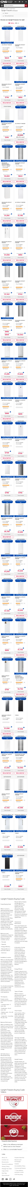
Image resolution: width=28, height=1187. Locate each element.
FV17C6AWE (7, 460)
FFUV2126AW (20, 223)
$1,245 (7, 571)
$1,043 (20, 334)
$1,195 (20, 215)
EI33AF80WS (7, 499)
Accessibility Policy (20, 1166)
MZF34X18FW (7, 539)
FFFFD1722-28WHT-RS (7, 814)
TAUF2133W (21, 421)
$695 (20, 414)
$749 (7, 453)
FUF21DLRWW (20, 183)
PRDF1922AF (20, 657)
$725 (20, 453)
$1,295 (6, 374)
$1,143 (6, 294)
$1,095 (20, 135)
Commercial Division (20, 1168)
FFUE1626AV (20, 144)
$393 (7, 137)
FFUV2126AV (20, 302)
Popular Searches (19, 1157)
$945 (7, 334)
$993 (20, 255)
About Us (4, 1157)
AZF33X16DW (20, 855)
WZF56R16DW (20, 578)
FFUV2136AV (7, 262)
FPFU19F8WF (7, 144)
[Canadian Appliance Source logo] (7, 2)
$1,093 (7, 255)
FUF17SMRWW (7, 381)
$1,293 (6, 215)
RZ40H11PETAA (7, 696)
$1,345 (7, 768)
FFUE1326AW (20, 26)
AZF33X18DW (20, 776)
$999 (7, 413)
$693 (20, 58)
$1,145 (6, 611)
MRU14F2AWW (7, 618)
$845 (7, 58)
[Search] (26, 5)
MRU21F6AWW (7, 657)
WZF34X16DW (20, 618)
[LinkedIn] (3, 1180)
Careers (17, 1164)
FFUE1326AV (20, 262)
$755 (20, 493)
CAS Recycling (19, 1174)
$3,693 (7, 176)
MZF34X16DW (7, 578)
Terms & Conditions (7, 1164)
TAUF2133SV (20, 460)
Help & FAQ (5, 1171)
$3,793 (20, 689)
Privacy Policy (5, 1166)
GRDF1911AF (21, 736)
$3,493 (20, 768)
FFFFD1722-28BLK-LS (7, 854)
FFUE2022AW (7, 183)
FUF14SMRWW (7, 421)
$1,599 (20, 729)
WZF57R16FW (7, 736)
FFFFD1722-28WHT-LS (21, 814)
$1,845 (20, 374)
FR (22, 1)
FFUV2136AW (7, 223)
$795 (7, 493)
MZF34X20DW (20, 499)
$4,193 (7, 531)
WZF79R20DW (7, 342)
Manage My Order (7, 1168)
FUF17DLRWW (20, 105)
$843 (20, 176)
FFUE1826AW (20, 65)
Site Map (4, 1173)
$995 (7, 331)
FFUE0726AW (7, 106)
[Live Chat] (19, 2)
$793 (7, 97)
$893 (20, 97)
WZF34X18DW (20, 539)
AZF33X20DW (7, 776)
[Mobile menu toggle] (2, 5)
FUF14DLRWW (7, 26)
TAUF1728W (21, 381)
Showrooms (5, 1162)
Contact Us (5, 1160)
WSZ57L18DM (20, 342)
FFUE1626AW (7, 65)
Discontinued (5, 1175)
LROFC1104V (7, 302)
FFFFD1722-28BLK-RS (20, 696)
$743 (20, 294)
